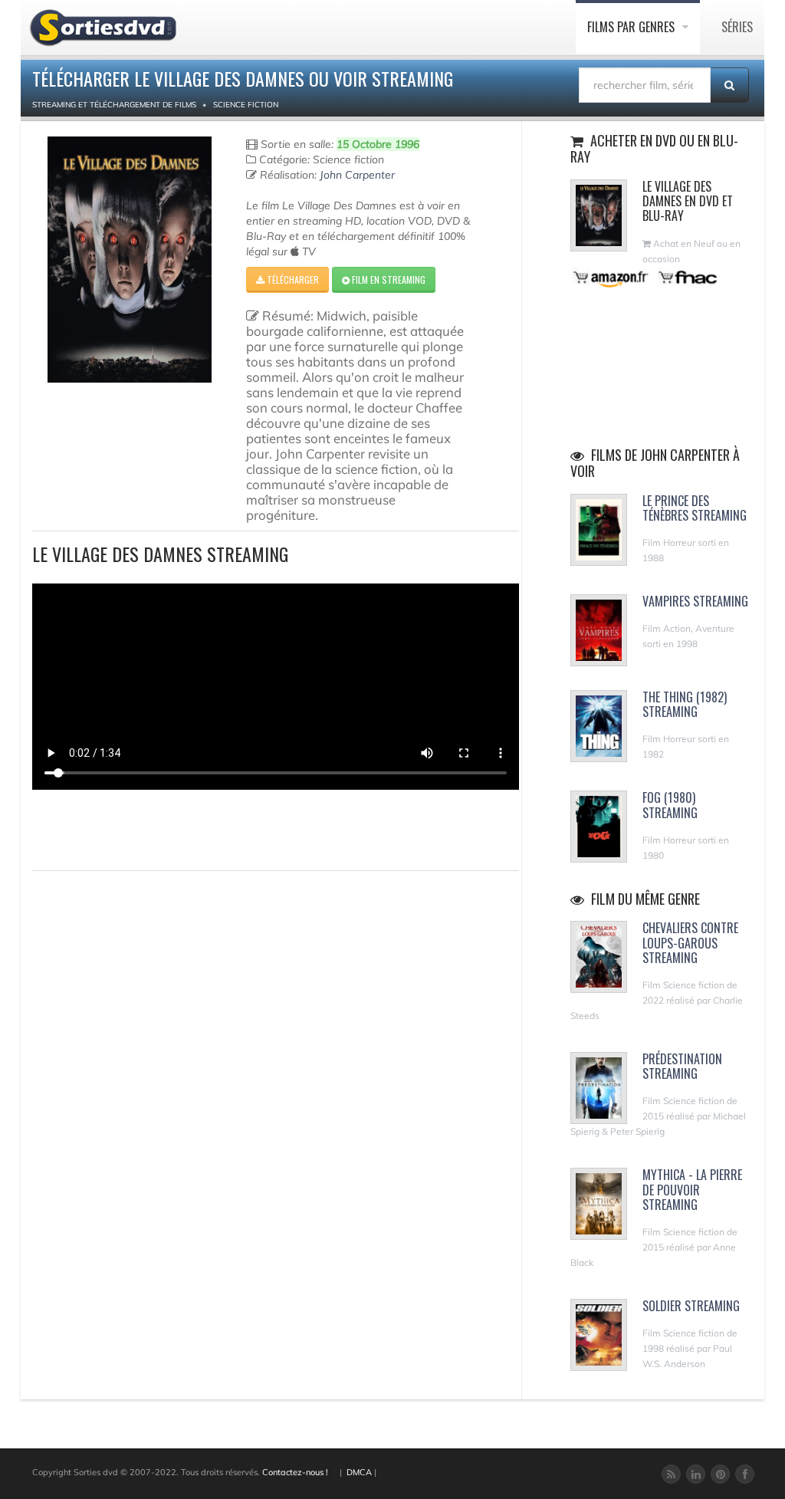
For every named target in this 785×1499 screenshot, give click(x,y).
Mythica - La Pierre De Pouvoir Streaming (692, 1189)
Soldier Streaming (691, 1306)
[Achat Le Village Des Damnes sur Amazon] (611, 277)
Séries (737, 27)
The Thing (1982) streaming (684, 704)
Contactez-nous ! (295, 1472)
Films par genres (632, 27)
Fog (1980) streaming (670, 804)
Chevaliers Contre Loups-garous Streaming (690, 942)
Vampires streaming (695, 601)
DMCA (359, 1472)
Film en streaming (387, 279)
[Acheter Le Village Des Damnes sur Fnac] (687, 277)
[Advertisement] (122, 828)
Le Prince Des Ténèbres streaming (694, 507)
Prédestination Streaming (682, 1066)
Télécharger (291, 279)
